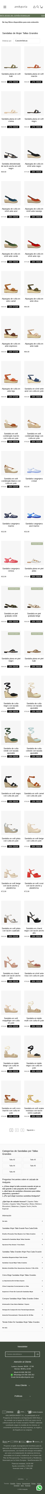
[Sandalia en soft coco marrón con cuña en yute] (11, 1093)
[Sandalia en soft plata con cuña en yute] (11, 823)
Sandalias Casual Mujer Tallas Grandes (14, 1262)
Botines (38, 1204)
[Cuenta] (34, 7)
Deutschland (26, 1483)
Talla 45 (33, 1166)
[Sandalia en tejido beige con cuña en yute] (11, 1048)
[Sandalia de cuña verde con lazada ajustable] (11, 733)
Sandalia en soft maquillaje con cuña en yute (11, 1020)
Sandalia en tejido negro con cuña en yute (34, 1065)
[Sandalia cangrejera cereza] (11, 553)
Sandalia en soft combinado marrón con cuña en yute (11, 436)
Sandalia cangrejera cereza (11, 569)
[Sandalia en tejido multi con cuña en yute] (34, 1003)
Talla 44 (12, 1166)
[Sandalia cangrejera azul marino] (34, 508)
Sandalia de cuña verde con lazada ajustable (11, 750)
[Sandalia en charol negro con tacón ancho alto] (34, 913)
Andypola (24, 1489)
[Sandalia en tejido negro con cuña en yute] (34, 1048)
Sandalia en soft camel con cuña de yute (34, 794)
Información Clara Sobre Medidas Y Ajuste (15, 1304)
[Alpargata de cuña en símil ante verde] (11, 238)
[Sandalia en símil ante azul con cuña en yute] (34, 373)
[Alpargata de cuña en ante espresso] (11, 328)
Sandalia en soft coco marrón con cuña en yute (11, 1110)
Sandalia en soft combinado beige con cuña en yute (34, 436)
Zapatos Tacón (25, 1206)
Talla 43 (33, 1159)
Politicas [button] (18, 1396)
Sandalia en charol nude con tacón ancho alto (11, 975)
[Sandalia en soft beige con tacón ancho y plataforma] (11, 868)
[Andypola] (20, 7)
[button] (37, 7)
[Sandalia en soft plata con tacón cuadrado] (11, 913)
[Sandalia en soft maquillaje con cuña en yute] (11, 1003)
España (12, 1483)
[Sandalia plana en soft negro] (34, 103)
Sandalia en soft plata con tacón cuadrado (11, 929)
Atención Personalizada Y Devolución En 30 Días (17, 1315)
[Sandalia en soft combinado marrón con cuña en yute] (11, 418)
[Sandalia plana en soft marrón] (34, 58)
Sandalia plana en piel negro (11, 659)
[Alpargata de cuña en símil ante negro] (34, 148)
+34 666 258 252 (24, 1372)
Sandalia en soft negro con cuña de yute (11, 794)
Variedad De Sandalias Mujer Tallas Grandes (16, 1239)
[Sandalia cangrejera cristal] (34, 463)
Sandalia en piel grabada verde (11, 614)
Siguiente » (31, 1130)
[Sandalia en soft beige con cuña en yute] (34, 823)
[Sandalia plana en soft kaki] (11, 58)
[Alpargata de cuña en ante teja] (11, 373)
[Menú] (4, 7)
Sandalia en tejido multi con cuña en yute (34, 1019)
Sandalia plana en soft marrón (34, 75)
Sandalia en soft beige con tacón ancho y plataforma (11, 885)
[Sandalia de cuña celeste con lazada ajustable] (34, 733)
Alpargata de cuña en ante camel (11, 300)
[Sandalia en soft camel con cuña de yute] (34, 778)
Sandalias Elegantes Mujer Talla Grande (14, 1257)
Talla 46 (12, 1172)
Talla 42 (12, 1159)
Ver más (4, 1221)
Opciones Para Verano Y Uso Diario (13, 1244)
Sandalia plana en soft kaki (11, 75)
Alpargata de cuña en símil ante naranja (34, 210)
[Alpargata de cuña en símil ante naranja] (34, 193)
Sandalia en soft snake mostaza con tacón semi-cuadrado (34, 1110)
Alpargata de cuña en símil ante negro (34, 165)
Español (21, 1479)
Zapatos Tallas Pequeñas (19, 1204)
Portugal (27, 1485)
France (18, 1483)
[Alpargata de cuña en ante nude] (34, 328)
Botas (32, 1204)
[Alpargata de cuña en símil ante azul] (11, 193)
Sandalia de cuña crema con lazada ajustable (34, 705)
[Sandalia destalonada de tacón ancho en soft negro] (11, 148)
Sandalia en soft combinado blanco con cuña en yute (11, 481)
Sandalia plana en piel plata (34, 569)
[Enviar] (37, 1354)
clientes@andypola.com (25, 1377)
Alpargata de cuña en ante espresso (11, 345)
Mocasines (6, 1206)
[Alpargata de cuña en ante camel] (11, 283)
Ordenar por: (7, 41)
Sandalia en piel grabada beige (34, 614)
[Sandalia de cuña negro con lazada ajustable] (11, 688)
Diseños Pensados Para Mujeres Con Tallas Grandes (18, 1234)
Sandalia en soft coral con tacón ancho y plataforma (34, 885)
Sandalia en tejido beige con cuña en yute (11, 1065)
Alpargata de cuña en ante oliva (34, 300)
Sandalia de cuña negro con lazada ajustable (11, 705)
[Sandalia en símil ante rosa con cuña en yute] (34, 958)
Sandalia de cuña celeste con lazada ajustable (34, 750)
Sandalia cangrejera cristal (34, 480)
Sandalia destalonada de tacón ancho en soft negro (11, 166)
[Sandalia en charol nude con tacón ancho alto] (11, 958)
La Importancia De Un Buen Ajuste (13, 1280)
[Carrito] (41, 7)
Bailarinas (15, 1206)
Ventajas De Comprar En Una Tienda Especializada (18, 1309)
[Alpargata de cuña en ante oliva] (34, 283)
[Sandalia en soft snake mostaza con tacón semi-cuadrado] (34, 1093)
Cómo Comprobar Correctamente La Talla (15, 1286)
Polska (33, 1483)
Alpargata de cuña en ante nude (34, 345)
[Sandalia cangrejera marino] (11, 508)
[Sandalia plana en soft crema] (11, 103)
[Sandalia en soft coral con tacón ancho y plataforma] (34, 868)
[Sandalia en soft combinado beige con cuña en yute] (34, 418)
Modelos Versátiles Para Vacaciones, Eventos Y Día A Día (20, 1268)
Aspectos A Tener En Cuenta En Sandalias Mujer (17, 1291)
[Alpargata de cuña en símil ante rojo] (34, 238)
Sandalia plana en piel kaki (34, 659)
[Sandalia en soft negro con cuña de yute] (11, 778)
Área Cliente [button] (21, 1385)
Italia (22, 1485)
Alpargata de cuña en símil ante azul (11, 210)
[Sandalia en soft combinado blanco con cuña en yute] (11, 463)
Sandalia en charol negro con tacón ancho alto (34, 930)
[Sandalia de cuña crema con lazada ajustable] (34, 688)
